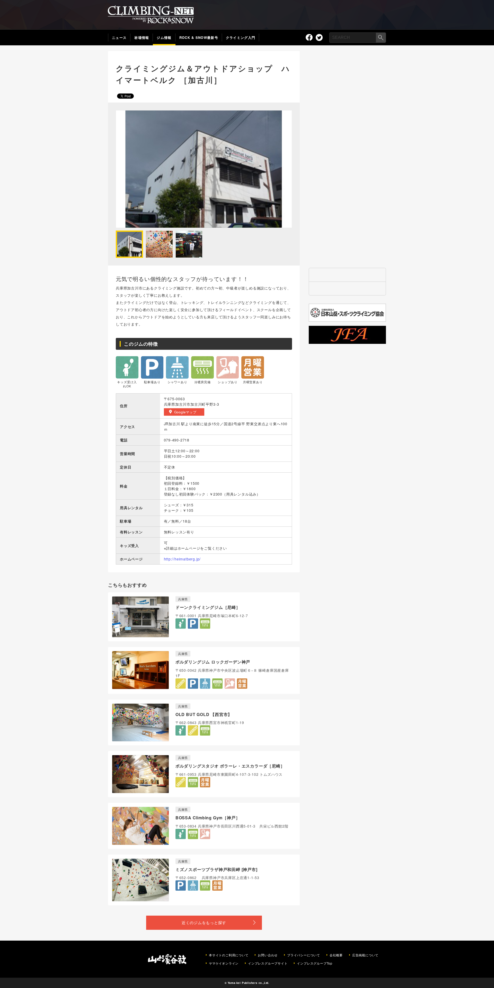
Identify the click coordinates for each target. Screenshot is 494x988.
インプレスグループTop (314, 963)
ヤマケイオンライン (224, 963)
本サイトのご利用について (229, 955)
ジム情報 (164, 37)
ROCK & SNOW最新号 (198, 37)
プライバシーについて (303, 955)
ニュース (119, 37)
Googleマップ (185, 412)
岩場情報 (141, 37)
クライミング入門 (240, 37)
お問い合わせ (268, 955)
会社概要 (336, 955)
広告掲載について (365, 955)
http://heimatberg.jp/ (182, 558)
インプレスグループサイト (268, 963)
